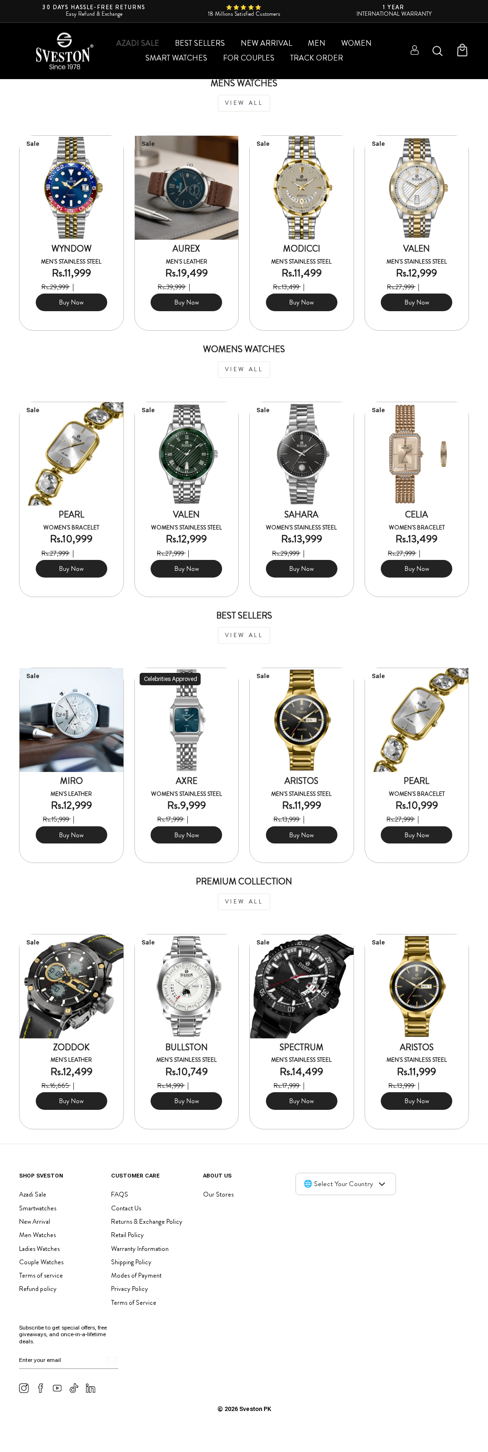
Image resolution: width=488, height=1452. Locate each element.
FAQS (119, 1194)
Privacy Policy (129, 1288)
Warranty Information (140, 1248)
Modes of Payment (136, 1275)
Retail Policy (127, 1234)
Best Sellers (200, 43)
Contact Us (126, 1208)
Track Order (316, 57)
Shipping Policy (131, 1262)
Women (356, 43)
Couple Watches (41, 1262)
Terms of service (41, 1275)
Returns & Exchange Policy (147, 1221)
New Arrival (266, 43)
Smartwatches (37, 1208)
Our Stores (218, 1194)
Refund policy (38, 1288)
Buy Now (71, 302)
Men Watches (37, 1234)
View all (244, 103)
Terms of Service (133, 1302)
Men (316, 43)
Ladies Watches (39, 1248)
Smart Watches (176, 57)
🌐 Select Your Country (338, 1183)
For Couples (248, 57)
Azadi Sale (137, 43)
